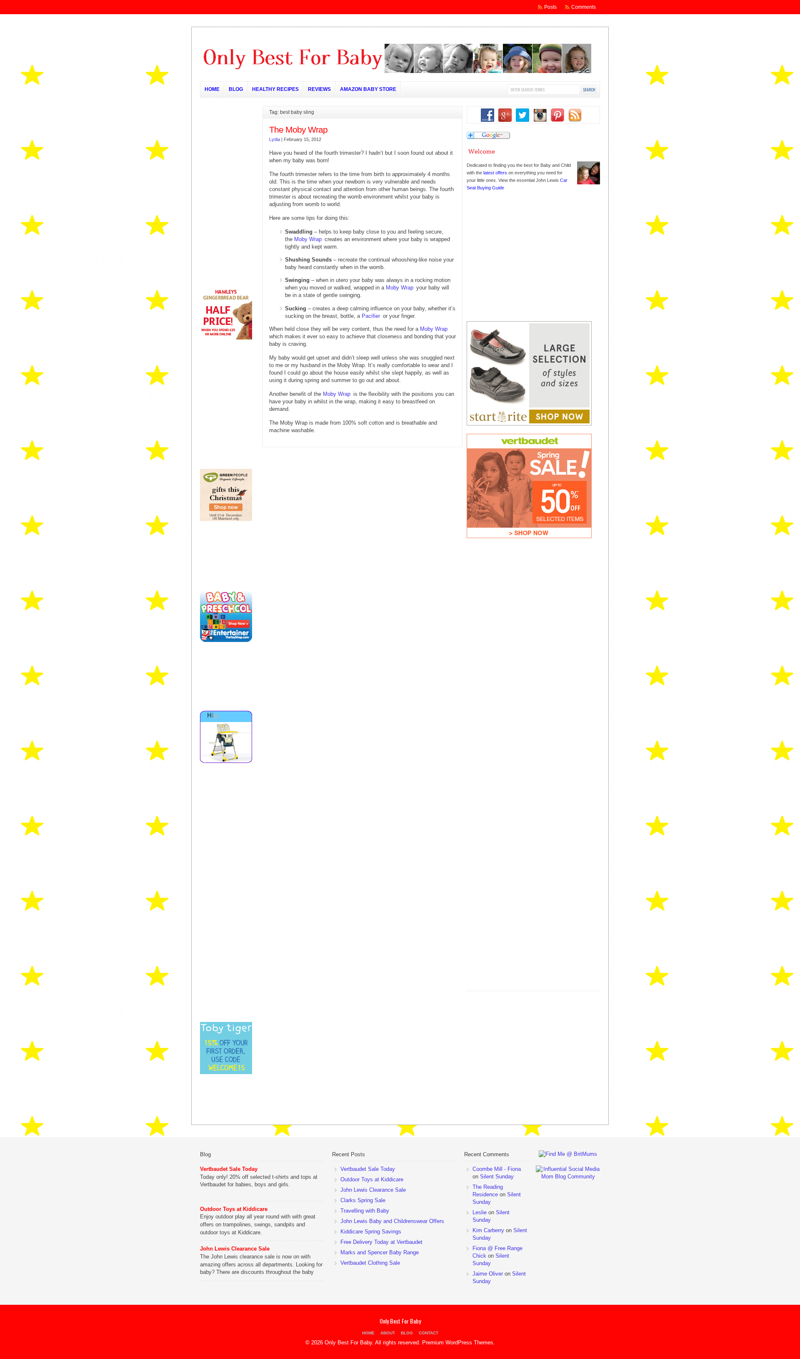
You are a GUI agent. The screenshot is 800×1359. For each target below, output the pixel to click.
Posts (550, 7)
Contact (428, 1333)
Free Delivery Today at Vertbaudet (381, 1242)
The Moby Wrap (298, 130)
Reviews (319, 89)
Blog (236, 89)
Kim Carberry (488, 1230)
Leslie (479, 1212)
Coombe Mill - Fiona (496, 1169)
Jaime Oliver (487, 1274)
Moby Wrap (308, 239)
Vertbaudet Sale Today (229, 1169)
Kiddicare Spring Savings (370, 1231)
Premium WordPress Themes (457, 1342)
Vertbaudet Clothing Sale (370, 1263)
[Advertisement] (529, 936)
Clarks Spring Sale (362, 1200)
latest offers (495, 172)
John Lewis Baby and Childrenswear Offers (392, 1221)
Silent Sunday (497, 1176)
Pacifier (371, 316)
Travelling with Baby (364, 1211)
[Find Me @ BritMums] (568, 1154)
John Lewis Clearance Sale (235, 1249)
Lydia (274, 139)
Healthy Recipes (275, 89)
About (387, 1333)
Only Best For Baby (400, 1320)
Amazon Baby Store (368, 89)
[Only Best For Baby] (396, 71)
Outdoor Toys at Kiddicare (234, 1209)
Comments (583, 7)
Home (212, 89)
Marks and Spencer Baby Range (379, 1252)
